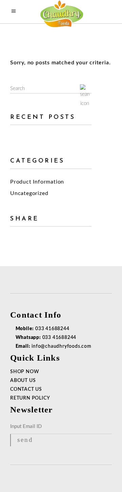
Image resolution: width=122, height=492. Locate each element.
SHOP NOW (24, 371)
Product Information (37, 182)
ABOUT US (23, 380)
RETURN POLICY (30, 398)
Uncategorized (29, 193)
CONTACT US (26, 389)
